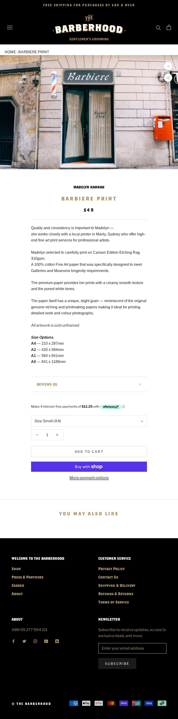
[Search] (158, 27)
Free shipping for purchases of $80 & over (89, 5)
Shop (16, 568)
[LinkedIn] (57, 641)
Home (10, 52)
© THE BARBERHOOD (31, 704)
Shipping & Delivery (116, 585)
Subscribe (117, 664)
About (17, 593)
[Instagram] (35, 641)
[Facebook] (13, 641)
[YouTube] (46, 641)
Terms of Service (113, 602)
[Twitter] (24, 641)
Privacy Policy (111, 568)
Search (18, 585)
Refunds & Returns (115, 593)
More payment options (89, 477)
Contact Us (108, 577)
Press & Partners (27, 577)
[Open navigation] (10, 27)
